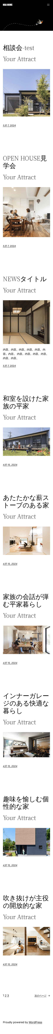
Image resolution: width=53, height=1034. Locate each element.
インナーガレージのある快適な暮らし (26, 703)
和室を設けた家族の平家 (26, 402)
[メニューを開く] (48, 5)
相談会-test (18, 48)
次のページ (42, 995)
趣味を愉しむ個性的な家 (26, 802)
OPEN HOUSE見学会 (25, 162)
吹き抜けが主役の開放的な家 (26, 901)
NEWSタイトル (25, 279)
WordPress (35, 1022)
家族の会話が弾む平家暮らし (26, 600)
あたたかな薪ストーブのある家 (26, 501)
